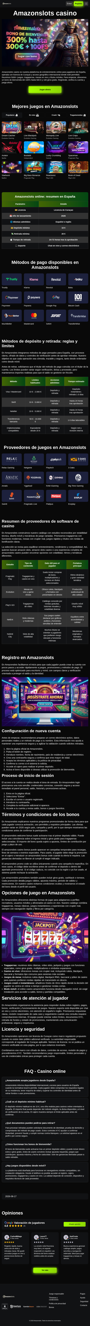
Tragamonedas (76, 115)
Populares (10, 115)
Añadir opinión (74, 1224)
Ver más (45, 1270)
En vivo (32, 115)
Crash (54, 115)
